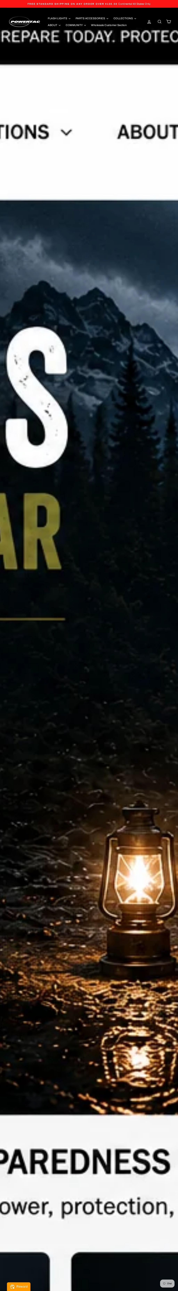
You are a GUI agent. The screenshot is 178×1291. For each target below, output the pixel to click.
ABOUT (53, 25)
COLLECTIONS (124, 18)
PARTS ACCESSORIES (91, 18)
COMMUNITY (74, 25)
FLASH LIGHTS (58, 18)
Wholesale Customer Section (109, 25)
